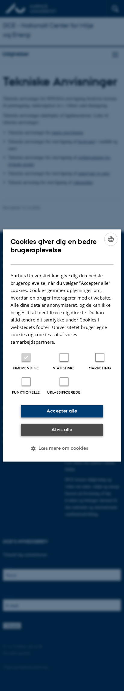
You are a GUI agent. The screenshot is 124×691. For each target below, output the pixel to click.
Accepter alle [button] (62, 411)
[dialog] (62, 345)
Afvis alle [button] (61, 429)
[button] (62, 448)
